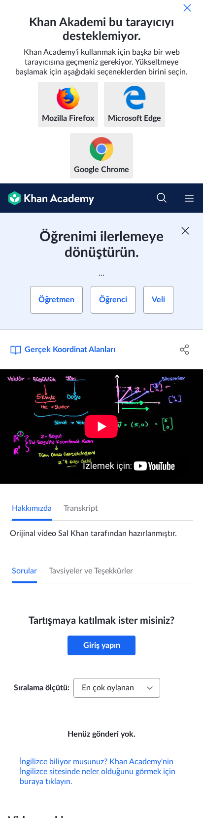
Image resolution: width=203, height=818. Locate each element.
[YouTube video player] (101, 426)
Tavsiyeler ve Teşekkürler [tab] (91, 571)
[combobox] (116, 688)
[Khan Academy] (47, 198)
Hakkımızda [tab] (32, 508)
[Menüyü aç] (189, 198)
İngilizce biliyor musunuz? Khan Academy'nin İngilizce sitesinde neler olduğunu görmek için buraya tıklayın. (97, 771)
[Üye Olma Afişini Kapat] (185, 231)
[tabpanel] (101, 529)
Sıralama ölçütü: (41, 688)
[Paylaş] (184, 349)
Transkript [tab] (81, 508)
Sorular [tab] (24, 571)
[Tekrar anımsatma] (187, 8)
